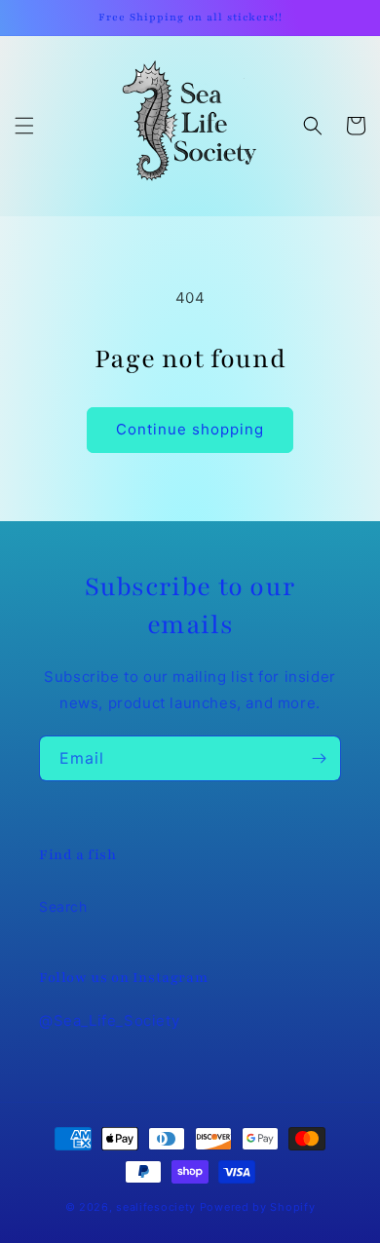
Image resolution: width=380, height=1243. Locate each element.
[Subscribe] (318, 758)
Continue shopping (190, 429)
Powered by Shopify (258, 1207)
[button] (24, 125)
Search (63, 906)
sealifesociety (156, 1207)
